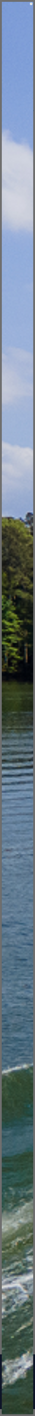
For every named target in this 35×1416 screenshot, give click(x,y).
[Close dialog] (31, 4)
